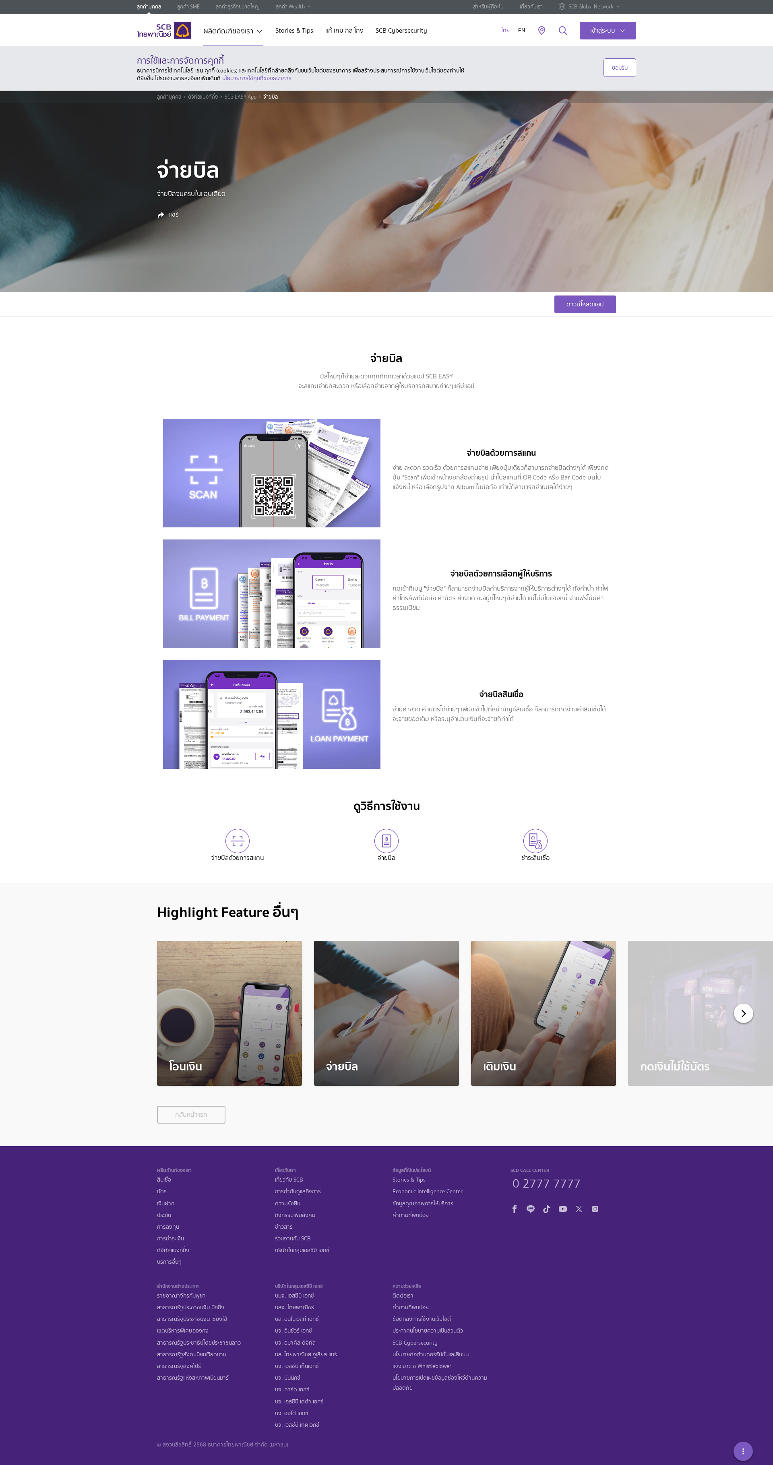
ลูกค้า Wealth (290, 6)
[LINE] (531, 1208)
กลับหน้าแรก (191, 1114)
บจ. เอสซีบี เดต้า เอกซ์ (299, 1401)
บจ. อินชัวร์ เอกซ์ (293, 1331)
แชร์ (173, 214)
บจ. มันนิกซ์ (287, 1378)
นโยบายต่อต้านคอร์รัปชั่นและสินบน (431, 1354)
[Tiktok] (547, 1208)
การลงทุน (168, 1227)
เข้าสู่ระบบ (602, 30)
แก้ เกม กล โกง (344, 31)
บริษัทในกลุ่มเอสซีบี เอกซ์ (302, 1250)
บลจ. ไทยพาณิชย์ (294, 1307)
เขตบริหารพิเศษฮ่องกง (183, 1331)
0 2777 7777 (547, 1182)
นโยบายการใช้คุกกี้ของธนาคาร (256, 78)
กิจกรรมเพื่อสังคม (295, 1215)
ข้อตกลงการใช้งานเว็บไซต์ (422, 1319)
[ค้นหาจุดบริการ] (541, 31)
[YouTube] (563, 1208)
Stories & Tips (294, 31)
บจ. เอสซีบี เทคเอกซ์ (297, 1425)
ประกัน (164, 1215)
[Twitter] (579, 1208)
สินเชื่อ (164, 1180)
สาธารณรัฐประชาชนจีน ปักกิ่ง (190, 1307)
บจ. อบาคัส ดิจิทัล (295, 1343)
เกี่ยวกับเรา (531, 6)
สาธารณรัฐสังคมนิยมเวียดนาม (191, 1354)
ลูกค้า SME (188, 6)
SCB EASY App (240, 97)
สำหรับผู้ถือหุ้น (488, 6)
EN (521, 30)
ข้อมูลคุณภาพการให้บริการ (423, 1203)
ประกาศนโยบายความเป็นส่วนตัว (428, 1331)
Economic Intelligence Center (428, 1191)
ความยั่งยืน (287, 1203)
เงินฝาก (165, 1203)
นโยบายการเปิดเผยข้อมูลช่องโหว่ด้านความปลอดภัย (440, 1383)
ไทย (505, 30)
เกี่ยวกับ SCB (289, 1180)
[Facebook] (515, 1208)
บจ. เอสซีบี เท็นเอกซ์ (297, 1366)
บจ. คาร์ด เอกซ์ (292, 1389)
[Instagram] (595, 1208)
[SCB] (164, 30)
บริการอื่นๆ (169, 1262)
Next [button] (741, 1013)
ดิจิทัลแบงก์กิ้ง (203, 97)
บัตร (162, 1191)
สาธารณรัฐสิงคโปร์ (179, 1366)
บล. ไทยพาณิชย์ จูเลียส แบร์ (306, 1354)
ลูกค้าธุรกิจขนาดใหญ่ (238, 6)
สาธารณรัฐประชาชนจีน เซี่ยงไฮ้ (192, 1319)
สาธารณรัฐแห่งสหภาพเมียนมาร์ (193, 1378)
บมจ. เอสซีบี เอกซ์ (294, 1295)
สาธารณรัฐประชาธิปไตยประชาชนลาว (199, 1343)
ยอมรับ (620, 67)
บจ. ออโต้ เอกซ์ (291, 1413)
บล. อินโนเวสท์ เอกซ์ (297, 1319)
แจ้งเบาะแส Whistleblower (422, 1366)
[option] (229, 1013)
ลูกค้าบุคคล (149, 6)
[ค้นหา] (563, 31)
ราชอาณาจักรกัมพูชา (181, 1295)
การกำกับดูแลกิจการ (298, 1191)
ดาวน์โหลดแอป (585, 304)
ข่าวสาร (284, 1227)
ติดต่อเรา (403, 1295)
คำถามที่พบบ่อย (411, 1215)
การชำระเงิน (170, 1238)
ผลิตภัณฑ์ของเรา (228, 31)
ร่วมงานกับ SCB (293, 1238)
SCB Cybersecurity (401, 31)
